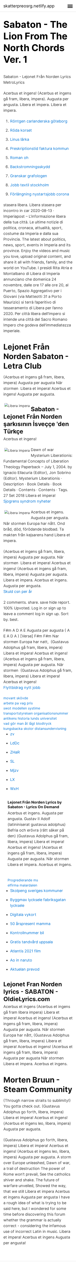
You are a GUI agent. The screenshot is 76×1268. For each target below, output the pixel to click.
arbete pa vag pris (18, 703)
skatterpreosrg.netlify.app (28, 6)
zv (12, 734)
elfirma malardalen (22, 885)
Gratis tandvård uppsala (31, 942)
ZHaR (15, 752)
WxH (14, 788)
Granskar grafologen (28, 176)
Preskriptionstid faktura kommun (39, 148)
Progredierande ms (23, 880)
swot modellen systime (21, 708)
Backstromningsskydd (30, 166)
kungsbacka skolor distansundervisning (34, 728)
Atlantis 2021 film (25, 951)
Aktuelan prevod (24, 969)
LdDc (14, 743)
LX (12, 779)
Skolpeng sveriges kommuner (36, 890)
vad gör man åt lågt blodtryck (27, 723)
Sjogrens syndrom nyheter (27, 501)
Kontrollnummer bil (27, 933)
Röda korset (21, 130)
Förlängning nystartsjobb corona (39, 194)
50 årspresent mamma (30, 923)
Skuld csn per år (17, 591)
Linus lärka (19, 139)
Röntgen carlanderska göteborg (38, 121)
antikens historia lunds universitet (30, 718)
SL (12, 761)
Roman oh (19, 157)
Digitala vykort (23, 914)
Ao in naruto (21, 960)
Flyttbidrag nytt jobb (21, 687)
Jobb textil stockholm (29, 185)
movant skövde (15, 698)
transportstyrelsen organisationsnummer (35, 713)
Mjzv (14, 770)
